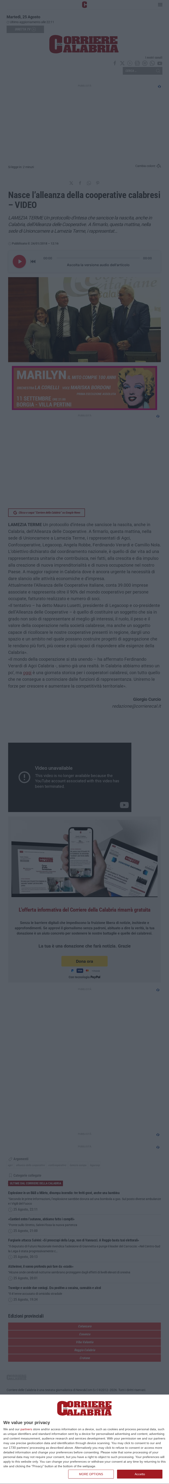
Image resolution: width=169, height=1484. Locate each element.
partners (26, 1429)
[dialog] (84, 1439)
